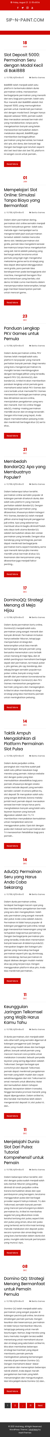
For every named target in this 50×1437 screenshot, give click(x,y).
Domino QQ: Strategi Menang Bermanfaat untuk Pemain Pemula (24, 1286)
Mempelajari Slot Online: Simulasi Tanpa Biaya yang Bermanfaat (22, 197)
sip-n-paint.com (25, 20)
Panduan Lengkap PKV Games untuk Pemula (22, 333)
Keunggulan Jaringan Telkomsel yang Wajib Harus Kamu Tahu (23, 1014)
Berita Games (38, 77)
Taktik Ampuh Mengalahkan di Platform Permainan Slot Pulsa (24, 741)
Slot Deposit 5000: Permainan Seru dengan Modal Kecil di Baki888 (23, 62)
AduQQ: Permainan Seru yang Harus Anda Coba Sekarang (23, 879)
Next (40, 1405)
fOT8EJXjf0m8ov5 (15, 77)
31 (30, 1405)
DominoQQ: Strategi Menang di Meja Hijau (23, 605)
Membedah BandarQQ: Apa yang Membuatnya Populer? (25, 469)
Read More (12, 164)
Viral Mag (33, 1429)
